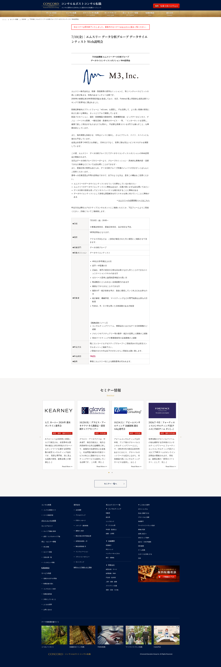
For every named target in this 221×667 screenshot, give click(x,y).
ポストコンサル (143, 509)
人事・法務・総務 (111, 582)
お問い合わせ (48, 609)
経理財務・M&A (111, 573)
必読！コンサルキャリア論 (52, 536)
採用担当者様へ (80, 541)
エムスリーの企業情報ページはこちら (134, 200)
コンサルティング (114, 509)
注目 (139, 558)
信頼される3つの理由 (50, 578)
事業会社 (111, 565)
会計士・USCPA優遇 (144, 542)
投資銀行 (108, 545)
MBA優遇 (141, 546)
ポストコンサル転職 (48, 521)
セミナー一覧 (127, 27)
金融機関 (111, 541)
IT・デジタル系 (110, 525)
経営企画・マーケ (111, 569)
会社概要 (78, 510)
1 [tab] (109, 472)
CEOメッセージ (81, 520)
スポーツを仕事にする (145, 554)
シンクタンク (110, 521)
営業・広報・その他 (112, 590)
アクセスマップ (80, 515)
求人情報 (46, 547)
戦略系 (108, 513)
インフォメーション (82, 551)
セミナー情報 (48, 552)
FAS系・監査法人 (111, 529)
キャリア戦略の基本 (50, 531)
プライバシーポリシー (83, 557)
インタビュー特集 (49, 562)
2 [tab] (112, 472)
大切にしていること (50, 599)
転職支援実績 (48, 594)
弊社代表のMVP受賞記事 (83, 536)
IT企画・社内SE (111, 577)
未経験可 (141, 521)
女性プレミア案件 (143, 538)
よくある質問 (48, 604)
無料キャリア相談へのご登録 (83, 567)
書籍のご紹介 (80, 531)
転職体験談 (45, 568)
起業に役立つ (142, 533)
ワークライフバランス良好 (146, 525)
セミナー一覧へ (110, 483)
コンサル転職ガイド (50, 510)
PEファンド (109, 549)
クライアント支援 (111, 586)
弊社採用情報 (80, 546)
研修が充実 (141, 529)
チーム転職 (141, 550)
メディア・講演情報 (82, 525)
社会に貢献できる (143, 513)
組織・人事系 (110, 533)
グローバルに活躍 (143, 517)
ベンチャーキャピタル (113, 553)
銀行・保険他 (110, 557)
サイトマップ (80, 562)
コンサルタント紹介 (50, 589)
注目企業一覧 (48, 557)
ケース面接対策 (48, 515)
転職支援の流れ (48, 583)
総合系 (108, 517)
